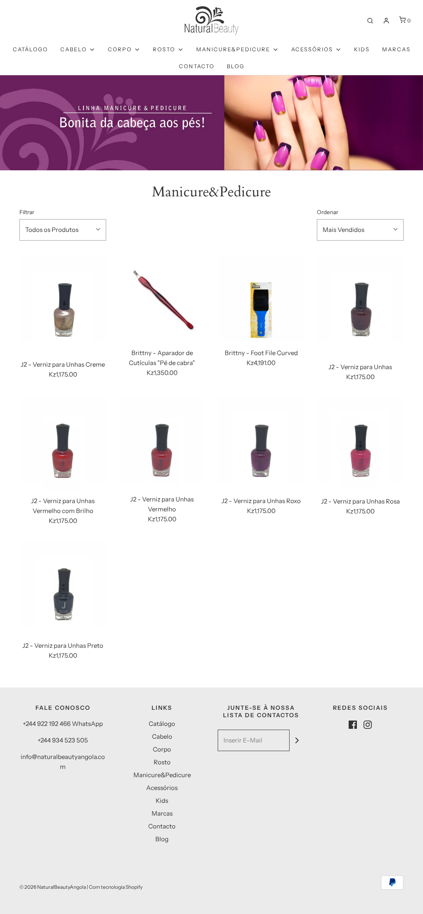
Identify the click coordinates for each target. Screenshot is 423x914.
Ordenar (327, 212)
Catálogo (30, 49)
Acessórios (162, 788)
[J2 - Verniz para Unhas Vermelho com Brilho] (62, 443)
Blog (236, 66)
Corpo (162, 749)
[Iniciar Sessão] (386, 20)
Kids (362, 49)
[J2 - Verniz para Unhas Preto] (62, 587)
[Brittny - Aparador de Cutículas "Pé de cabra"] (162, 298)
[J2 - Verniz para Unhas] (360, 305)
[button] (62, 230)
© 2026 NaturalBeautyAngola (52, 887)
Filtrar (26, 212)
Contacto (196, 66)
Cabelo (162, 736)
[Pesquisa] (370, 20)
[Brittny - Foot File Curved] (261, 298)
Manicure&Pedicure (162, 775)
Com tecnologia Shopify (116, 887)
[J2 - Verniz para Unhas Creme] (62, 304)
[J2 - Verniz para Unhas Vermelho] (162, 442)
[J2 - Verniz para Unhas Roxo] (261, 443)
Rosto (162, 762)
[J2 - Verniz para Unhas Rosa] (360, 443)
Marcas (396, 49)
